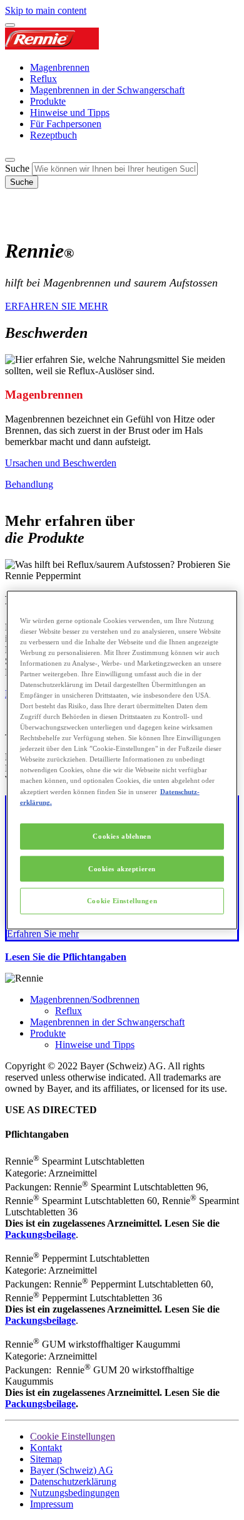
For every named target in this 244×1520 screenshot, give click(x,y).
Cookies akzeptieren (122, 868)
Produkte (48, 101)
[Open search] (10, 160)
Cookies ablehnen (122, 835)
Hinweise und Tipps (69, 112)
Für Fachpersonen (65, 123)
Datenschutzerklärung (73, 1481)
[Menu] (10, 25)
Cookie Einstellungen (122, 900)
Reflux (43, 78)
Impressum (51, 1504)
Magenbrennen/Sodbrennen (85, 999)
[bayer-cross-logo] (22, 220)
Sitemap (46, 1459)
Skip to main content (45, 10)
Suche (17, 168)
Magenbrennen (59, 67)
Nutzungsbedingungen (74, 1492)
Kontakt (46, 1447)
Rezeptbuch (53, 135)
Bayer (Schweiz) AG (71, 1470)
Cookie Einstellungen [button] (72, 1436)
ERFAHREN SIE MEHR (56, 306)
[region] (122, 760)
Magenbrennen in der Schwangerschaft (107, 90)
